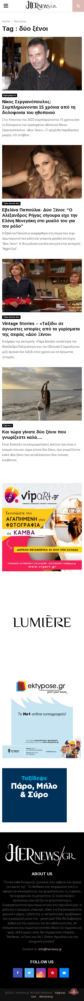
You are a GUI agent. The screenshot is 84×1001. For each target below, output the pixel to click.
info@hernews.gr (50, 949)
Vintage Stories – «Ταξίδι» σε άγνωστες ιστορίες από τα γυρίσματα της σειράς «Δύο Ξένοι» (41, 329)
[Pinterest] (52, 973)
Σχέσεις (7, 425)
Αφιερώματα (9, 95)
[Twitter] (29, 973)
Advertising (46, 996)
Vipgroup (59, 992)
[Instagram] (41, 973)
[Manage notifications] (73, 991)
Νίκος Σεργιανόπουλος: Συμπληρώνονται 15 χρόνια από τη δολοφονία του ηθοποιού (38, 107)
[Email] (64, 973)
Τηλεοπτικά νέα (11, 203)
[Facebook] (17, 973)
